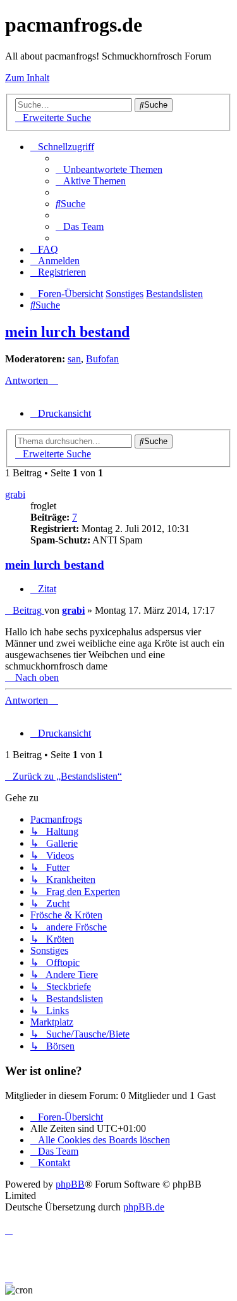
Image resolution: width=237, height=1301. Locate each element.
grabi (15, 494)
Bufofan (102, 358)
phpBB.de (143, 1207)
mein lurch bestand (67, 332)
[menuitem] (109, 169)
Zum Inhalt (27, 77)
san (74, 358)
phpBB (70, 1184)
